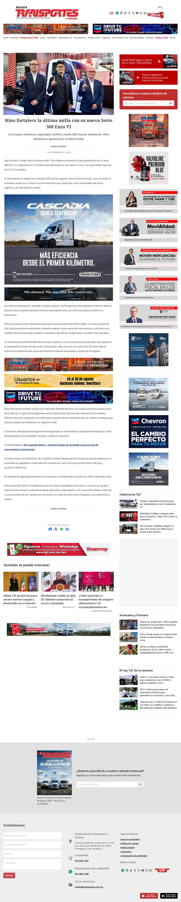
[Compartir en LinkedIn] (67, 529)
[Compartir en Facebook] (50, 529)
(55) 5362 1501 (82, 860)
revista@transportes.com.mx (89, 887)
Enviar (9, 875)
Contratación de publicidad (133, 855)
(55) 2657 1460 (82, 873)
